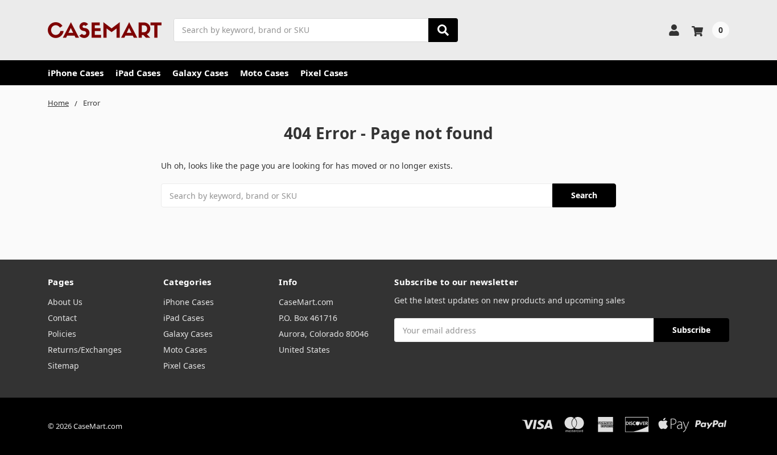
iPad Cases (137, 72)
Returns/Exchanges (85, 349)
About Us (65, 302)
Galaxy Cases (200, 72)
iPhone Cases (76, 72)
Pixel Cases (324, 72)
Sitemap (63, 365)
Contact (62, 317)
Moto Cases (264, 72)
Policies (62, 333)
